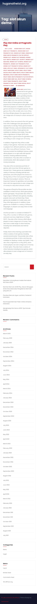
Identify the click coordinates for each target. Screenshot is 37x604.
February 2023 (7, 448)
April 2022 (6, 494)
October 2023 (7, 411)
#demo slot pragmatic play (20, 64)
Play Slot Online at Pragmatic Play (17, 44)
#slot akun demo (9, 70)
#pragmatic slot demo (25, 68)
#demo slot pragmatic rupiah (13, 66)
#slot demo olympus (24, 79)
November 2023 (8, 407)
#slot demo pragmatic (10, 81)
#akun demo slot (19, 48)
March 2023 (6, 443)
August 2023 (7, 421)
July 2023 (6, 425)
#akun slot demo (19, 53)
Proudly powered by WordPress (10, 597)
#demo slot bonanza (18, 57)
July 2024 (6, 370)
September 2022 (8, 471)
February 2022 (7, 503)
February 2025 (7, 338)
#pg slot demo (12, 68)
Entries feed (7, 573)
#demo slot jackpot (18, 59)
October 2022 (7, 466)
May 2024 (6, 379)
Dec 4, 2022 (8, 48)
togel (5, 554)
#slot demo (19, 70)
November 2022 (8, 462)
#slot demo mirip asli (10, 79)
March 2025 (6, 333)
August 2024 (7, 366)
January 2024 (7, 398)
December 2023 (8, 402)
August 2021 (7, 531)
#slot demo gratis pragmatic (20, 74)
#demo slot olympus (16, 61)
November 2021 (8, 517)
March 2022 (6, 499)
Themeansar (5, 601)
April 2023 (6, 439)
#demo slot (7, 57)
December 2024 (8, 347)
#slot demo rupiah (20, 83)
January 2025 (7, 343)
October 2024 (7, 356)
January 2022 (7, 508)
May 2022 (6, 489)
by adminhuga (20, 85)
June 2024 (6, 375)
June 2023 (6, 430)
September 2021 (8, 526)
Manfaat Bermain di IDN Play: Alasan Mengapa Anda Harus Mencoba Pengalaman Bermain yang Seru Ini (18, 289)
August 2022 (7, 476)
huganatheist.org (14, 3)
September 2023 (8, 416)
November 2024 (8, 352)
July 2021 (6, 535)
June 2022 (6, 485)
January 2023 (7, 453)
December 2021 (8, 512)
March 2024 (6, 388)
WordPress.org (8, 582)
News (6, 39)
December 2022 (8, 457)
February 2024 (7, 393)
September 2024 (8, 361)
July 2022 (6, 480)
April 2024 (6, 384)
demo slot (20, 89)
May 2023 (6, 434)
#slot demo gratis (14, 72)
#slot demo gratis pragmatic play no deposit (18, 77)
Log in (5, 568)
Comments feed (8, 577)
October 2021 (7, 521)
